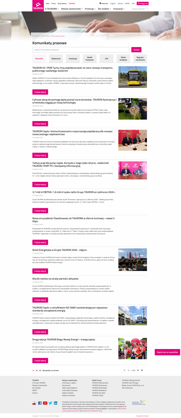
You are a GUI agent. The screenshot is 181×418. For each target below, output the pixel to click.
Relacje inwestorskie (71, 8)
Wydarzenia (56, 58)
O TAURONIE (51, 8)
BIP (133, 3)
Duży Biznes (62, 3)
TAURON (72, 3)
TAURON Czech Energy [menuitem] (130, 383)
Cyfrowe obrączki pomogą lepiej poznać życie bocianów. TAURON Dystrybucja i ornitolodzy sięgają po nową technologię (74, 101)
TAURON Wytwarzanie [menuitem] (100, 383)
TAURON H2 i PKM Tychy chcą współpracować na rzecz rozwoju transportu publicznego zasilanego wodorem (72, 69)
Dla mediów (104, 8)
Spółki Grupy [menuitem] (96, 380)
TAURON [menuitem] (35, 380)
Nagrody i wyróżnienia (140, 58)
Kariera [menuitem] (34, 393)
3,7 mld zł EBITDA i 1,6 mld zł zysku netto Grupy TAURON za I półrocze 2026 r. (74, 192)
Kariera (120, 3)
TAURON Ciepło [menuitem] (97, 395)
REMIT (127, 3)
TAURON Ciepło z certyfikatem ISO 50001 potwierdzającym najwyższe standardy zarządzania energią (69, 309)
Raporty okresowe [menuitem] (68, 395)
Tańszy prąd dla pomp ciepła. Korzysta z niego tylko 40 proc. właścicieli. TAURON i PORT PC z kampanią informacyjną (70, 164)
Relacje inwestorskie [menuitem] (39, 385)
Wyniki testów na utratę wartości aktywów (55, 278)
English (113, 3)
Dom (47, 3)
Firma (53, 3)
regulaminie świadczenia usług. (92, 411)
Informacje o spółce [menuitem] (69, 383)
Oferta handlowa (123, 58)
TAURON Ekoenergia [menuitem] (99, 388)
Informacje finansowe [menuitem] (70, 390)
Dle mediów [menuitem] (36, 388)
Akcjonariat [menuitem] (66, 385)
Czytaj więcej (40, 92)
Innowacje (118, 8)
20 (37, 370)
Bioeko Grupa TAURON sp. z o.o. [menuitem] (133, 385)
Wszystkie (39, 58)
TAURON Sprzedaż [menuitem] (98, 393)
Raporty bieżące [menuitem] (68, 393)
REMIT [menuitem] (34, 390)
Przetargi (89, 8)
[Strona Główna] (38, 5)
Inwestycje (73, 58)
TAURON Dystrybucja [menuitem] (99, 385)
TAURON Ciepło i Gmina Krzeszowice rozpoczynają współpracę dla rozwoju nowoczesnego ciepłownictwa (72, 132)
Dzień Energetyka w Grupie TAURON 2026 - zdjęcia (59, 250)
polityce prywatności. (73, 411)
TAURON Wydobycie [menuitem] (99, 390)
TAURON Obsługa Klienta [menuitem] (131, 380)
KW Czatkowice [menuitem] (127, 388)
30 (40, 370)
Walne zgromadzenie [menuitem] (69, 388)
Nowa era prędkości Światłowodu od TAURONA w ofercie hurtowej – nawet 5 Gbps (73, 219)
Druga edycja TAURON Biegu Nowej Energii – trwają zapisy (63, 339)
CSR (106, 58)
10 (33, 370)
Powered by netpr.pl (142, 416)
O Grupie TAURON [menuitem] (38, 383)
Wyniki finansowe (90, 58)
